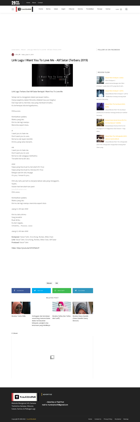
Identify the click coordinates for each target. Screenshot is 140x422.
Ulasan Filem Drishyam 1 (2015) (114, 91)
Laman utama (15, 50)
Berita (48, 9)
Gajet (63, 9)
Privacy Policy (108, 419)
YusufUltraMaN (31, 419)
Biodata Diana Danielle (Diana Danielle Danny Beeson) (80, 318)
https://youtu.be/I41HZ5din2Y (28, 248)
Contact (40, 2)
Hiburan (71, 9)
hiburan (23, 50)
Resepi (99, 9)
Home (28, 2)
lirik (57, 283)
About (34, 2)
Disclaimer (118, 419)
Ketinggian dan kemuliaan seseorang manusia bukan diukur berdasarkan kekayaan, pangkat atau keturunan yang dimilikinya (41, 320)
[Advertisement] (70, 30)
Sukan (56, 9)
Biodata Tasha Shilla (19, 316)
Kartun (108, 9)
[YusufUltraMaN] (24, 10)
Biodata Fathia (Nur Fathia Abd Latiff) (61, 317)
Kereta (80, 9)
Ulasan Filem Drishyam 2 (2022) (114, 78)
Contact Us (98, 419)
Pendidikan (90, 9)
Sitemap (125, 419)
